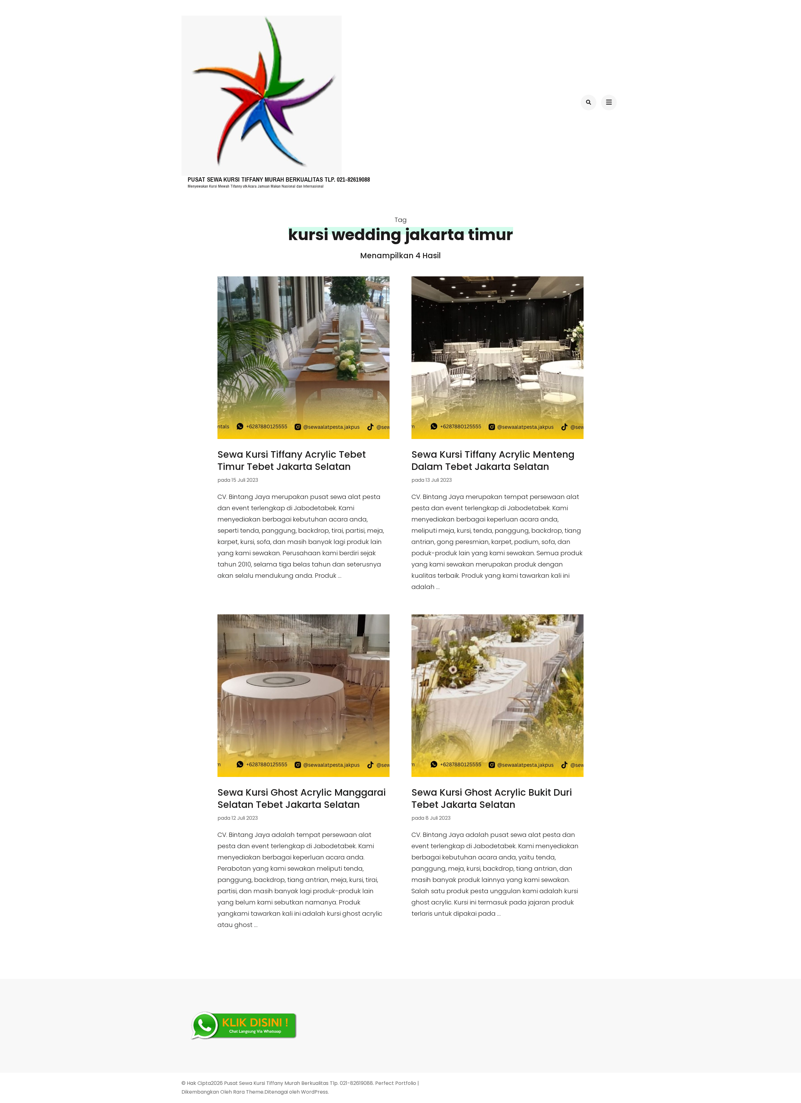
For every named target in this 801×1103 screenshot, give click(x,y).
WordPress (314, 1091)
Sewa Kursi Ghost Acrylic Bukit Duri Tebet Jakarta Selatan (491, 798)
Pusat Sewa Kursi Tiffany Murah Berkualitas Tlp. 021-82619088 (279, 179)
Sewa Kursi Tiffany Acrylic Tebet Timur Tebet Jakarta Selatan (291, 460)
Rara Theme (248, 1091)
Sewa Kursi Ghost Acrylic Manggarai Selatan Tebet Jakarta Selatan (301, 798)
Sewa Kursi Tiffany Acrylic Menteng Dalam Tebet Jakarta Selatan (492, 460)
